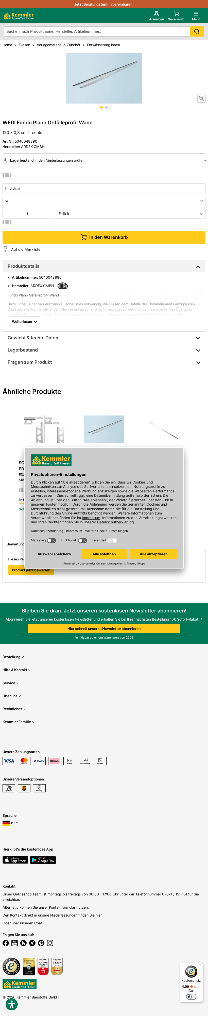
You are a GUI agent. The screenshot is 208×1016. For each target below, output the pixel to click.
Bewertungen (18, 544)
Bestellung (13, 657)
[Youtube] (14, 943)
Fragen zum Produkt (30, 362)
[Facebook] (6, 943)
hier (98, 915)
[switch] (191, 997)
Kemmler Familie (18, 722)
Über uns (12, 696)
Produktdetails (24, 266)
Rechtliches (14, 709)
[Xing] (32, 943)
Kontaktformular (62, 907)
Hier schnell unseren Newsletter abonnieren (104, 628)
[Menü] (200, 966)
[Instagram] (50, 943)
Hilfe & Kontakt (16, 670)
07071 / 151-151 (174, 894)
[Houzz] (23, 943)
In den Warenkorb (108, 237)
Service (11, 683)
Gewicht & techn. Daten (33, 337)
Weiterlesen (22, 321)
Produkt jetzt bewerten (31, 570)
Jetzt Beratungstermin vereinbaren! (104, 4)
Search (197, 31)
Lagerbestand (23, 350)
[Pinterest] (41, 943)
